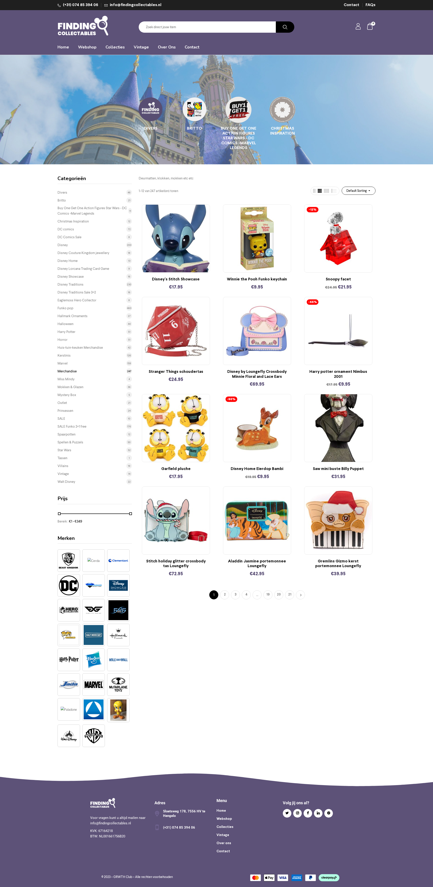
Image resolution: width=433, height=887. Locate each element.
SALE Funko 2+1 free (72, 426)
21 (289, 594)
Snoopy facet (338, 279)
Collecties (224, 827)
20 (279, 594)
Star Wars (64, 450)
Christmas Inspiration (282, 131)
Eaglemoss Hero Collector (77, 300)
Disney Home (68, 261)
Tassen (62, 458)
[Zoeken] (285, 27)
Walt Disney (66, 482)
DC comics (66, 229)
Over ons (223, 843)
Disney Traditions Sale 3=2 (77, 292)
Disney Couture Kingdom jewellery (83, 253)
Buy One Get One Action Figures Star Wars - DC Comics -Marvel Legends (238, 138)
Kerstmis (64, 355)
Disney (63, 245)
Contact (351, 5)
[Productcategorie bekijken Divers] (151, 110)
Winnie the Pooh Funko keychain (257, 279)
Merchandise (67, 371)
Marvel (63, 363)
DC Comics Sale (69, 237)
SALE (61, 419)
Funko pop (65, 308)
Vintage (63, 474)
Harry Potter (66, 332)
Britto (194, 129)
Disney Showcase (71, 277)
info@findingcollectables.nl (135, 5)
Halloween (66, 324)
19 (268, 594)
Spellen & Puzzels (70, 442)
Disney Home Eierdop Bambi (257, 469)
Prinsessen (65, 411)
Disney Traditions (70, 284)
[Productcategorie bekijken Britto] (194, 110)
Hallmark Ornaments (73, 316)
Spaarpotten (67, 434)
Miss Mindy (66, 379)
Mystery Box (67, 395)
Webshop (224, 819)
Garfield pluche (176, 469)
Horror (62, 340)
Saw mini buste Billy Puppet (338, 469)
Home (221, 810)
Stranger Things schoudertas (176, 372)
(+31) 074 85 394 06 (80, 5)
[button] (370, 27)
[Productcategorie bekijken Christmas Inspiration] (282, 110)
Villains (63, 466)
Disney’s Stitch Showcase (176, 279)
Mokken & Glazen (70, 387)
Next (300, 594)
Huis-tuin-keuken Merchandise (80, 348)
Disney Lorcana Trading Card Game (83, 269)
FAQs (370, 5)
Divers (150, 129)
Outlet (62, 403)
